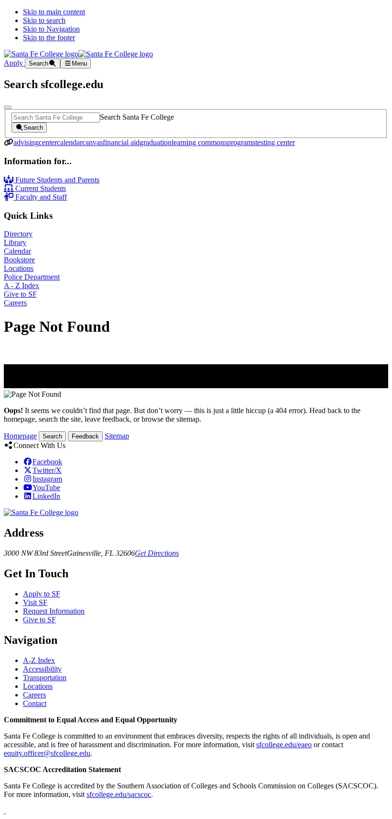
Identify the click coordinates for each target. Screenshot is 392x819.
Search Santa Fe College (137, 117)
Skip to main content (54, 12)
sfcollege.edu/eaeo (284, 744)
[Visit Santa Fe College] (41, 512)
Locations (18, 268)
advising (26, 142)
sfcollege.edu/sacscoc (119, 794)
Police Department (32, 277)
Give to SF (20, 294)
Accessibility (42, 669)
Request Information (54, 611)
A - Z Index (21, 285)
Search (52, 436)
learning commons (199, 142)
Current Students (39, 188)
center (48, 142)
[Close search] (7, 107)
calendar (69, 142)
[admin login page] (5, 811)
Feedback (85, 436)
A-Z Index (39, 660)
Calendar (17, 251)
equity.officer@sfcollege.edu (47, 753)
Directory (18, 234)
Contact (34, 703)
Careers (15, 303)
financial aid (121, 142)
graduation (156, 142)
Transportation (44, 677)
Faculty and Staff (40, 197)
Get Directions (157, 553)
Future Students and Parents (56, 180)
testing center (275, 142)
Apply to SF (41, 594)
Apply (14, 63)
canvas (92, 142)
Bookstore (19, 260)
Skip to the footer (49, 38)
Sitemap (117, 436)
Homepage (20, 436)
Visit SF (35, 602)
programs (241, 142)
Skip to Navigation (51, 29)
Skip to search (44, 20)
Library (15, 242)
